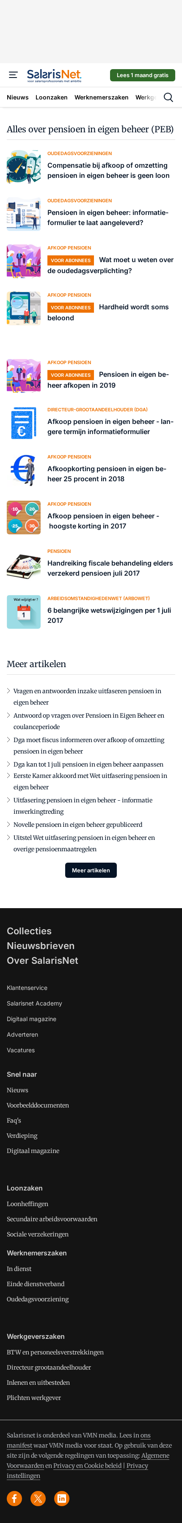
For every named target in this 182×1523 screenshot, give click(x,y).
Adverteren (22, 1034)
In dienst (19, 1269)
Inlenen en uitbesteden (38, 1382)
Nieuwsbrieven (40, 945)
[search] (168, 97)
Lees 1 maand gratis (142, 75)
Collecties (29, 930)
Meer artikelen (91, 870)
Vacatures (21, 1050)
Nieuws (17, 1090)
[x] (38, 1498)
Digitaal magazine (31, 1018)
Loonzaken (25, 1188)
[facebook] (14, 1498)
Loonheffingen (27, 1204)
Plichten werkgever (34, 1398)
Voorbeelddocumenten (38, 1105)
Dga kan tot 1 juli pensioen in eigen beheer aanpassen (88, 764)
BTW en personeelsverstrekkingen (55, 1352)
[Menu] (13, 75)
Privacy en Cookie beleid (87, 1465)
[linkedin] (61, 1498)
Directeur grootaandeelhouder (49, 1367)
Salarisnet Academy (34, 1003)
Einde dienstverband (35, 1284)
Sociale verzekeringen (38, 1234)
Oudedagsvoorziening (38, 1299)
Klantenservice (27, 987)
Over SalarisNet (42, 960)
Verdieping (22, 1136)
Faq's (14, 1120)
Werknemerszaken (37, 1253)
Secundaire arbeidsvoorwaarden (52, 1219)
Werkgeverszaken (36, 1336)
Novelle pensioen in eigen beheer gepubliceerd (78, 825)
